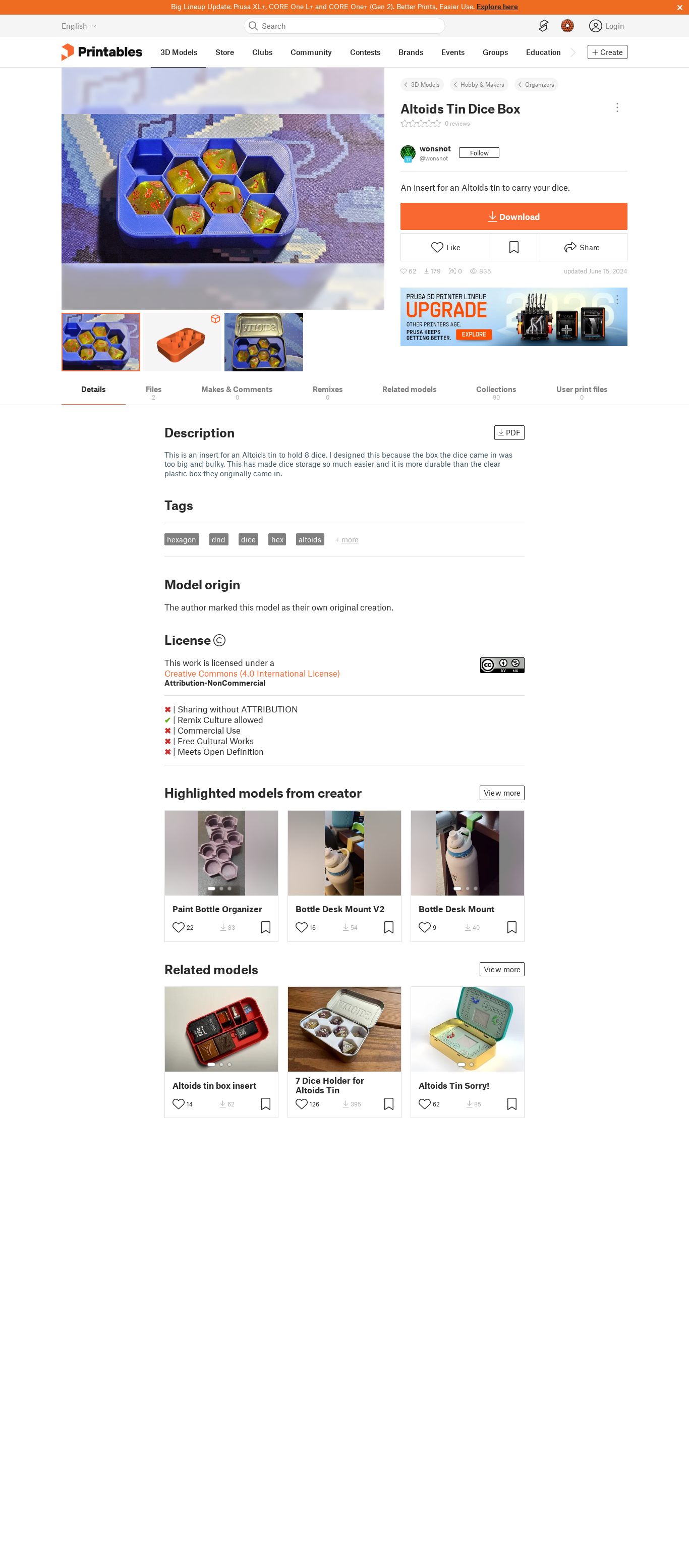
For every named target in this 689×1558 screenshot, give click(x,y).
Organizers (539, 84)
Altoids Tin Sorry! (454, 1085)
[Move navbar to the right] (572, 52)
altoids (310, 539)
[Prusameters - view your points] (567, 25)
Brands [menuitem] (410, 52)
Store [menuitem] (224, 52)
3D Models (425, 84)
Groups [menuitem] (495, 52)
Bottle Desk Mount (456, 909)
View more (502, 792)
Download (519, 216)
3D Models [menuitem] (178, 52)
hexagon (181, 539)
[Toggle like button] (179, 927)
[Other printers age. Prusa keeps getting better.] (513, 317)
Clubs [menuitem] (262, 52)
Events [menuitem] (453, 52)
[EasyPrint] (543, 26)
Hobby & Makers (482, 84)
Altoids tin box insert (214, 1085)
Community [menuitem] (311, 52)
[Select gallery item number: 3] (229, 888)
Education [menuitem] (543, 52)
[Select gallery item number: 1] (211, 888)
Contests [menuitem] (365, 52)
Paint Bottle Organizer (217, 909)
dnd (218, 539)
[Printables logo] (102, 52)
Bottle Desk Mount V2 (340, 909)
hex (277, 539)
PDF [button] (513, 432)
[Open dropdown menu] (617, 107)
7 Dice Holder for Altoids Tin (330, 1085)
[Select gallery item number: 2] (221, 888)
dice (248, 539)
